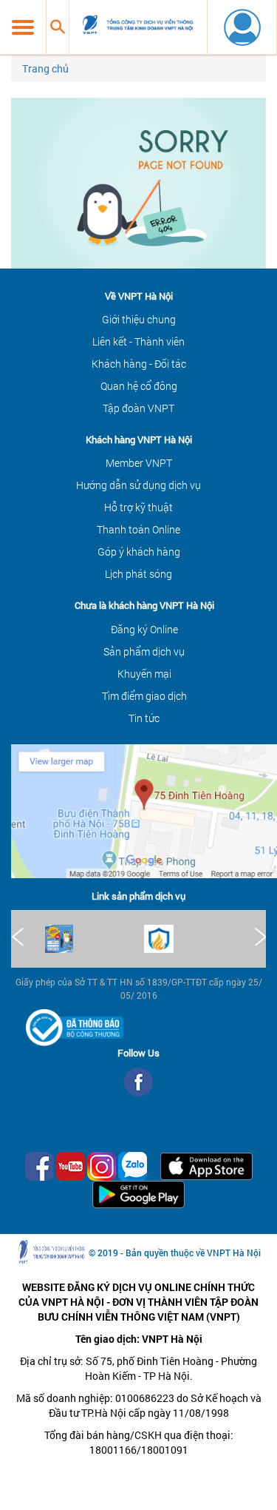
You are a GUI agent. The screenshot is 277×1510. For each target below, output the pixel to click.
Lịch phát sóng (138, 574)
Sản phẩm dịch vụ (144, 651)
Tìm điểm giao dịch (144, 696)
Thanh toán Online (138, 529)
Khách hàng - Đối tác (139, 364)
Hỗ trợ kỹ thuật (138, 507)
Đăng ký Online (144, 629)
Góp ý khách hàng (139, 552)
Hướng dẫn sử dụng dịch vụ (138, 485)
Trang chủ (45, 68)
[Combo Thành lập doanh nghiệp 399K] (94, 939)
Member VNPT (139, 463)
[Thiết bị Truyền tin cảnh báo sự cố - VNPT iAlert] (193, 939)
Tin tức (144, 718)
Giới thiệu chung (139, 319)
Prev (17, 937)
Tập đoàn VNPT (138, 408)
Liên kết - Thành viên (138, 341)
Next (259, 937)
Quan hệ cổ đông (138, 386)
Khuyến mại (144, 674)
